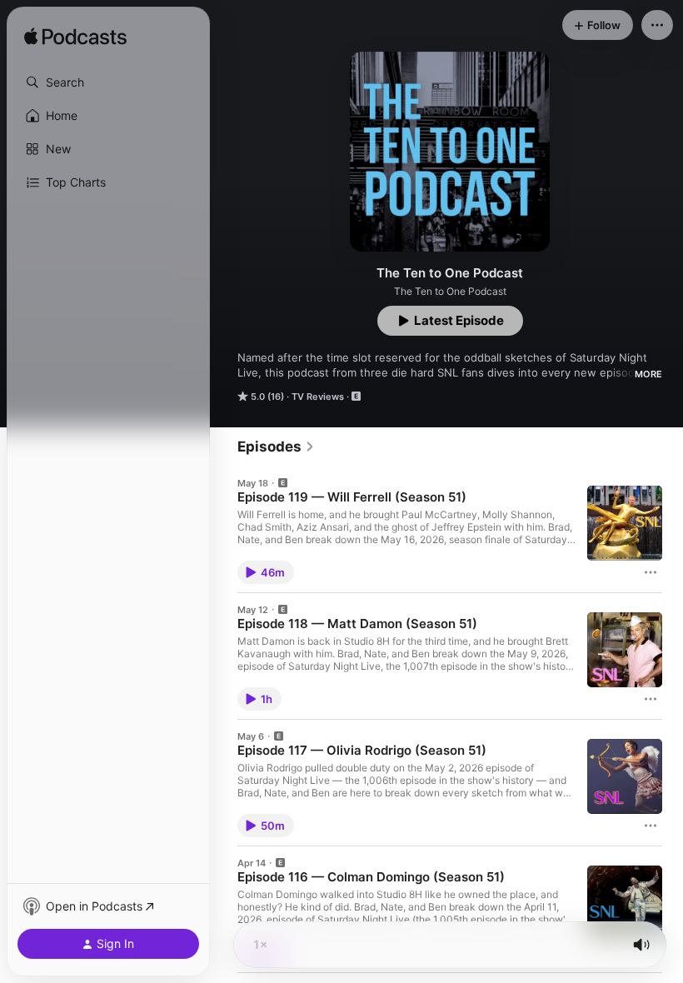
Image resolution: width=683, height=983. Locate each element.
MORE (648, 374)
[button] (108, 82)
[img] (75, 37)
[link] (276, 446)
